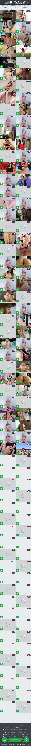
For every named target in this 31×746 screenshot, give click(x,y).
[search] (26, 740)
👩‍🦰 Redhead (20, 729)
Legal (28, 744)
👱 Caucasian (24, 725)
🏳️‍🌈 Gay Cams (15, 734)
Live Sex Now (15, 740)
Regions (10, 744)
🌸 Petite (7, 732)
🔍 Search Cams (24, 741)
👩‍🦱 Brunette (12, 729)
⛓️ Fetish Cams (17, 737)
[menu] (4, 740)
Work (14, 744)
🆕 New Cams (6, 734)
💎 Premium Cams (7, 737)
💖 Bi (25, 732)
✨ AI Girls (25, 737)
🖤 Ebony (11, 725)
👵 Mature (18, 727)
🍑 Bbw (27, 729)
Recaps (17, 744)
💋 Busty (13, 732)
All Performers (23, 744)
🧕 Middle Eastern (9, 727)
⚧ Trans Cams (24, 734)
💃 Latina (17, 725)
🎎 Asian (5, 725)
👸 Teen (24, 727)
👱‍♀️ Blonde (5, 729)
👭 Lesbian (19, 732)
